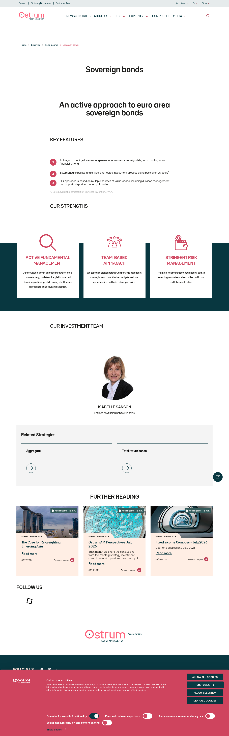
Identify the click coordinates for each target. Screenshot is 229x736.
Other (204, 3)
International (180, 3)
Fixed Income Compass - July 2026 (182, 542)
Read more (29, 553)
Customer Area (63, 3)
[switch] (147, 716)
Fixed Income (51, 45)
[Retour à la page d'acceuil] (31, 19)
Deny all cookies (204, 700)
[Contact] (218, 477)
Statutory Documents (41, 3)
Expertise (137, 16)
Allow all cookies (205, 677)
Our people (161, 16)
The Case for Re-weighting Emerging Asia (41, 544)
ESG (119, 16)
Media (177, 16)
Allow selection (205, 692)
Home (23, 45)
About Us (101, 16)
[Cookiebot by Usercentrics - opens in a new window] (21, 681)
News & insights (78, 16)
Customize (203, 685)
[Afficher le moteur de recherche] (208, 16)
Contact (22, 3)
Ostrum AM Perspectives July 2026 (110, 544)
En (194, 3)
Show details (54, 729)
